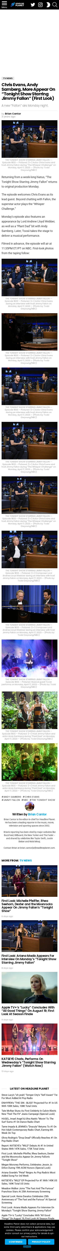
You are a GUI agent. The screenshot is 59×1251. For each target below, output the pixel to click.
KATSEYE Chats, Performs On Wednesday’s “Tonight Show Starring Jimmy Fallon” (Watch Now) (29, 1062)
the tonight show (43, 800)
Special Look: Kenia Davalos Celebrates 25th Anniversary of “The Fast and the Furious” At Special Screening (29, 1199)
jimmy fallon (12, 800)
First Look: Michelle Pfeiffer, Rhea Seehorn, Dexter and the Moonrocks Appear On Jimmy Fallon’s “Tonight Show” (27, 906)
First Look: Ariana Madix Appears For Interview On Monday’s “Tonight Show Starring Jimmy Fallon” (29, 959)
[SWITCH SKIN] (48, 5)
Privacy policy (41, 1241)
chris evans (32, 796)
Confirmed (15, 1241)
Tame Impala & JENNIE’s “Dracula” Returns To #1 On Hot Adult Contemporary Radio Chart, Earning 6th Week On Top (29, 1129)
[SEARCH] (54, 5)
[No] (27, 1246)
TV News (26, 860)
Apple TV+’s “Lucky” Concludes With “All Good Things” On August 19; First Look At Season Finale (28, 1010)
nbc (26, 800)
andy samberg (12, 796)
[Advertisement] (29, 40)
